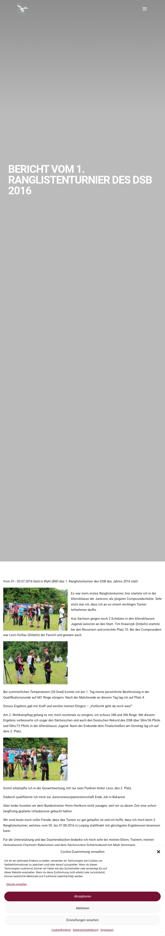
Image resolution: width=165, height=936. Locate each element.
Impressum (107, 929)
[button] (158, 852)
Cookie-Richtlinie (61, 929)
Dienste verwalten (16, 884)
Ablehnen (82, 908)
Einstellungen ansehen (82, 920)
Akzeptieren (82, 896)
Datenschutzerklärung (85, 929)
